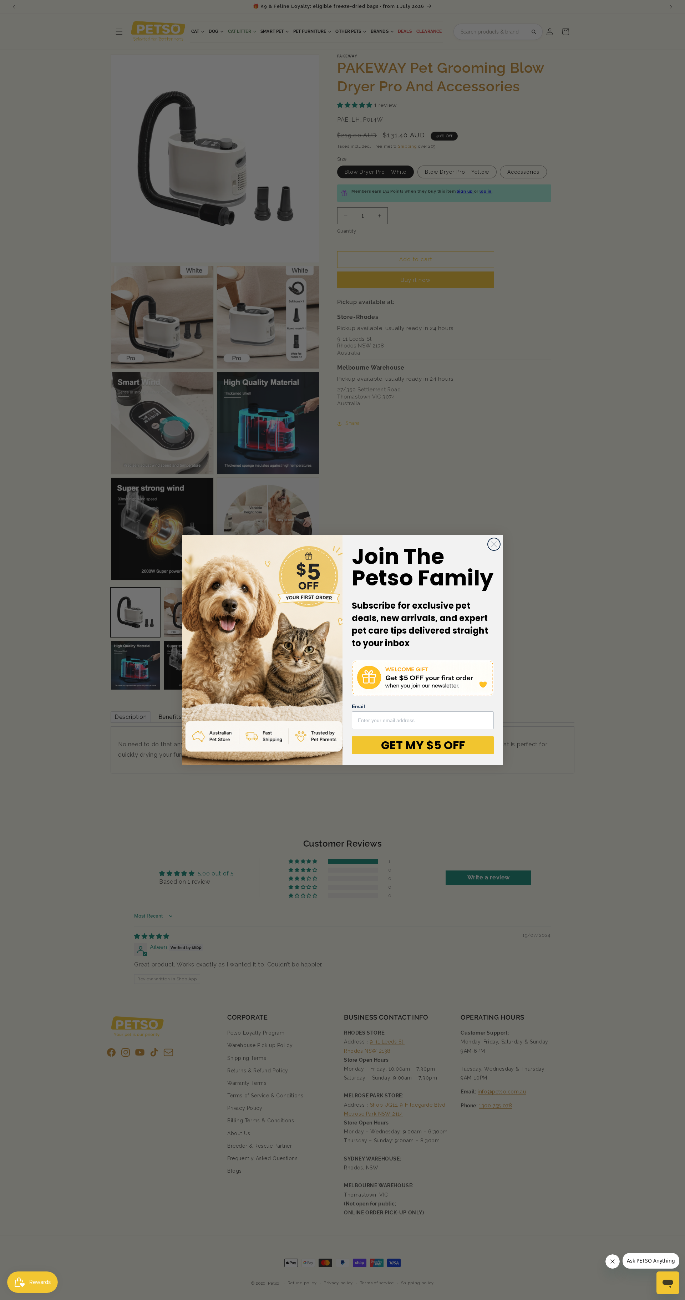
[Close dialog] (494, 544)
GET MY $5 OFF (423, 745)
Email (358, 706)
